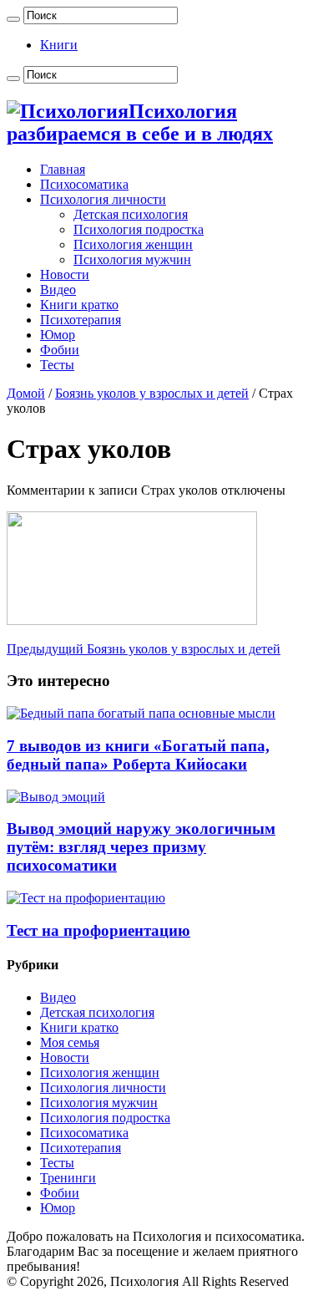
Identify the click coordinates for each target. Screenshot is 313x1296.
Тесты (57, 365)
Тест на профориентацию (98, 930)
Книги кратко (79, 304)
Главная (62, 169)
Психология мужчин (132, 259)
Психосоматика (84, 184)
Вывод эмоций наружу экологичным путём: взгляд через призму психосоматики (141, 847)
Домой (26, 393)
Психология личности (103, 199)
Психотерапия (80, 320)
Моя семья (69, 1042)
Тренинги (68, 1178)
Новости (64, 274)
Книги (59, 45)
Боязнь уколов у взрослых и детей (152, 393)
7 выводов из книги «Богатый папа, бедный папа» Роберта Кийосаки (138, 755)
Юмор (57, 335)
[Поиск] (13, 19)
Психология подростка (138, 229)
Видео (58, 289)
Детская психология (130, 214)
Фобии (59, 350)
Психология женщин (133, 244)
